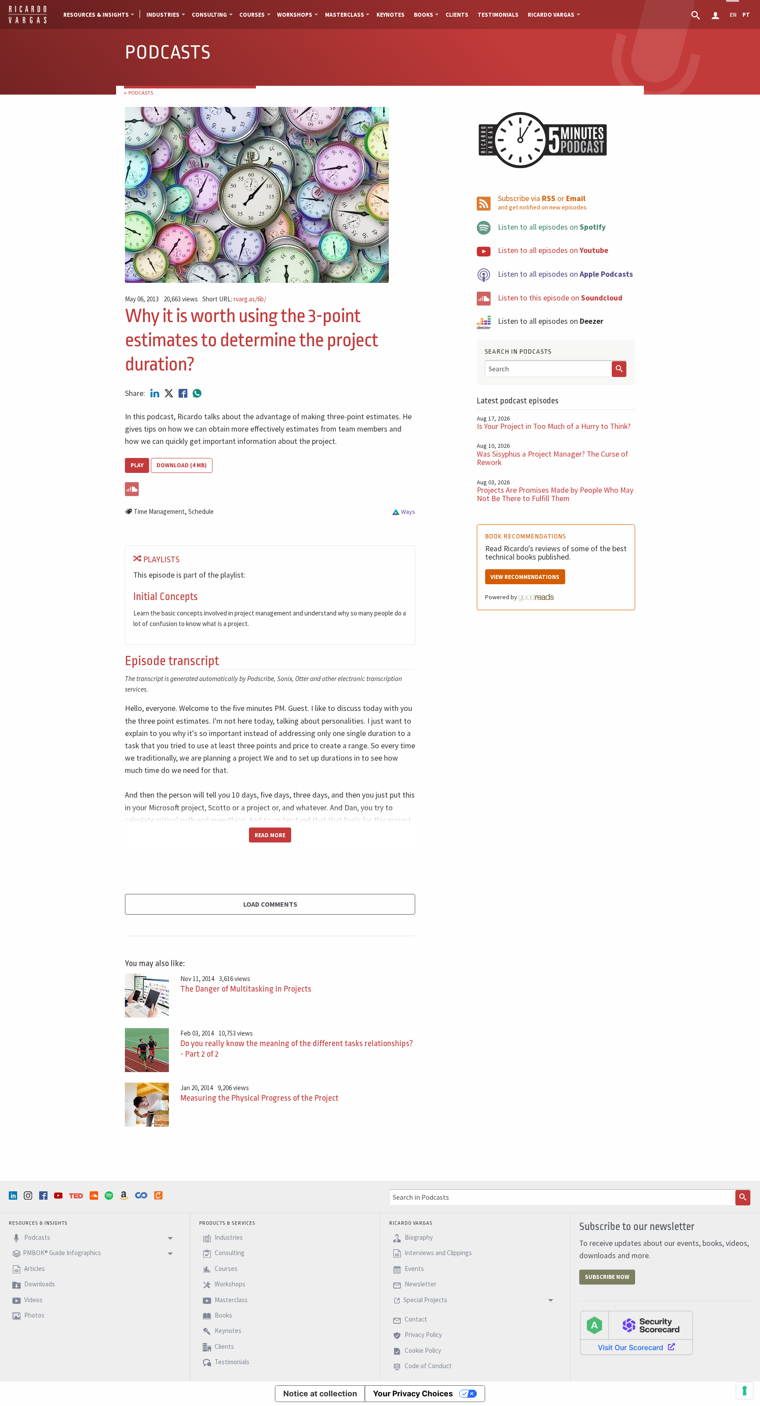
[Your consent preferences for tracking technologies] (744, 1390)
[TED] (77, 1196)
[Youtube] (59, 1195)
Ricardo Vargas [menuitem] (551, 14)
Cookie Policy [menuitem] (422, 1350)
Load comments (270, 904)
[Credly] (159, 1195)
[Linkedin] (14, 1195)
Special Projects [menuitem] (425, 1300)
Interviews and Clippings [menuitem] (437, 1253)
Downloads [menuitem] (39, 1284)
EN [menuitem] (733, 14)
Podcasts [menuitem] (36, 1237)
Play (137, 465)
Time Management (159, 511)
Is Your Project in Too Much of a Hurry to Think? (554, 426)
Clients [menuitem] (457, 14)
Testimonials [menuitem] (498, 14)
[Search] (619, 369)
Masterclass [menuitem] (344, 14)
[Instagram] (29, 1195)
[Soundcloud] (95, 1195)
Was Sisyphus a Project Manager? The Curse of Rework (552, 458)
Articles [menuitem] (34, 1268)
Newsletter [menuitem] (419, 1284)
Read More (270, 835)
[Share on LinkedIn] (155, 393)
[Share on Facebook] (184, 393)
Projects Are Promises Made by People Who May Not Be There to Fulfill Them (555, 494)
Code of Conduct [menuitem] (427, 1366)
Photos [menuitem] (33, 1315)
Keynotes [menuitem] (390, 14)
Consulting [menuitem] (209, 14)
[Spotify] (110, 1195)
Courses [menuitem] (252, 14)
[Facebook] (44, 1195)
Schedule (201, 511)
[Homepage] (27, 22)
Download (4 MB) (182, 465)
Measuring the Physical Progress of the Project (259, 1098)
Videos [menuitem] (33, 1300)
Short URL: (234, 299)
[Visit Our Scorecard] (636, 1332)
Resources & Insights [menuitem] (96, 14)
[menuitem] (696, 14)
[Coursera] (142, 1195)
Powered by (502, 597)
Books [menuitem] (423, 14)
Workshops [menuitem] (294, 14)
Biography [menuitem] (418, 1237)
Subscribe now (607, 1277)
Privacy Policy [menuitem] (422, 1335)
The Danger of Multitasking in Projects (245, 989)
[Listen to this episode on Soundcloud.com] (270, 487)
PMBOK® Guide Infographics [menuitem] (62, 1253)
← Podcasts (138, 92)
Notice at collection (320, 1393)
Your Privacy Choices (413, 1393)
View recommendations (524, 577)
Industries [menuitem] (162, 14)
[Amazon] (125, 1195)
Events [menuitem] (413, 1268)
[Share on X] (169, 393)
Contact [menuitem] (415, 1319)
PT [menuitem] (746, 14)
